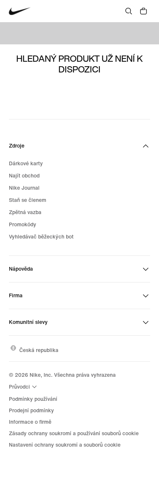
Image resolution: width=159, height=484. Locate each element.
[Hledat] (128, 11)
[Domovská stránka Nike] (20, 11)
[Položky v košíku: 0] (143, 11)
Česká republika (38, 350)
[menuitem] (24, 386)
